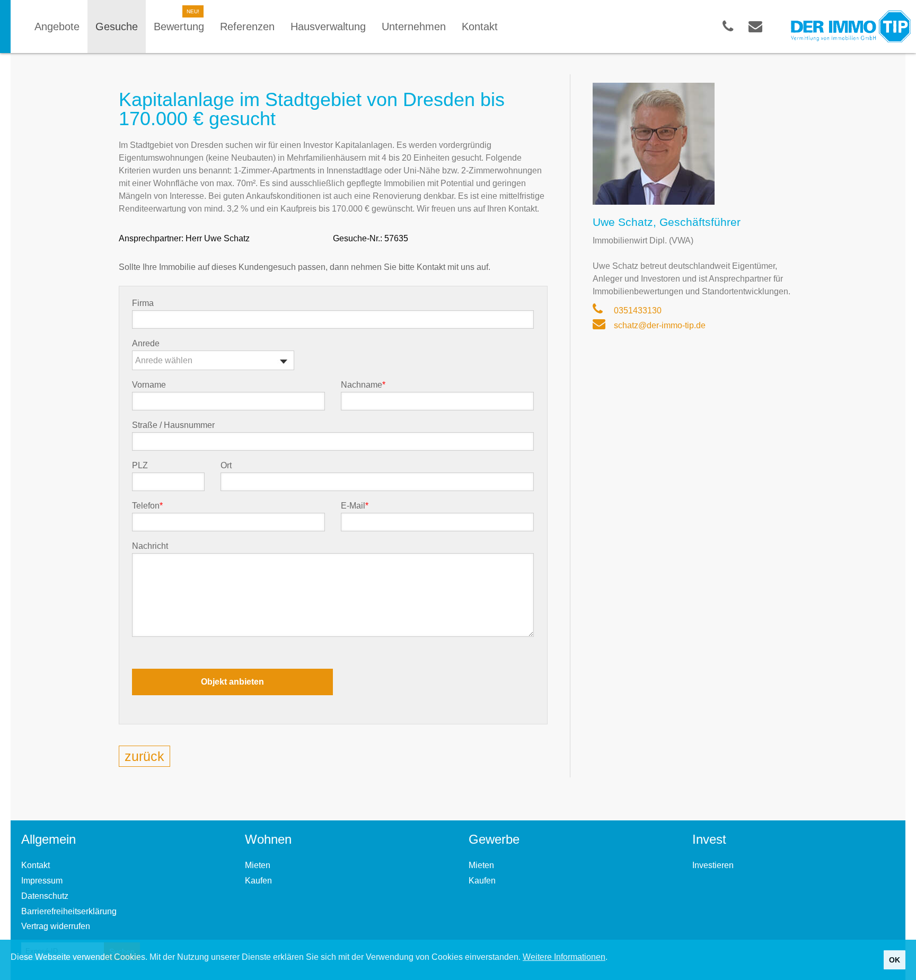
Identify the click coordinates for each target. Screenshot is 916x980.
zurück (144, 756)
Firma (143, 303)
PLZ (140, 465)
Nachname (363, 385)
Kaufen (258, 880)
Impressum (42, 880)
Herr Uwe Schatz (218, 238)
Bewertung (179, 26)
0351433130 (637, 310)
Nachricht (150, 546)
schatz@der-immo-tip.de (659, 325)
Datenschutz (44, 895)
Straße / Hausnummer (173, 425)
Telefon (147, 506)
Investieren (713, 865)
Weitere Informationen (564, 956)
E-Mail (354, 506)
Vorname (149, 385)
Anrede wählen (163, 360)
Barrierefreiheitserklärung (69, 911)
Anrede (146, 343)
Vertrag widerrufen (55, 926)
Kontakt (35, 865)
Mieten (257, 865)
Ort (226, 465)
